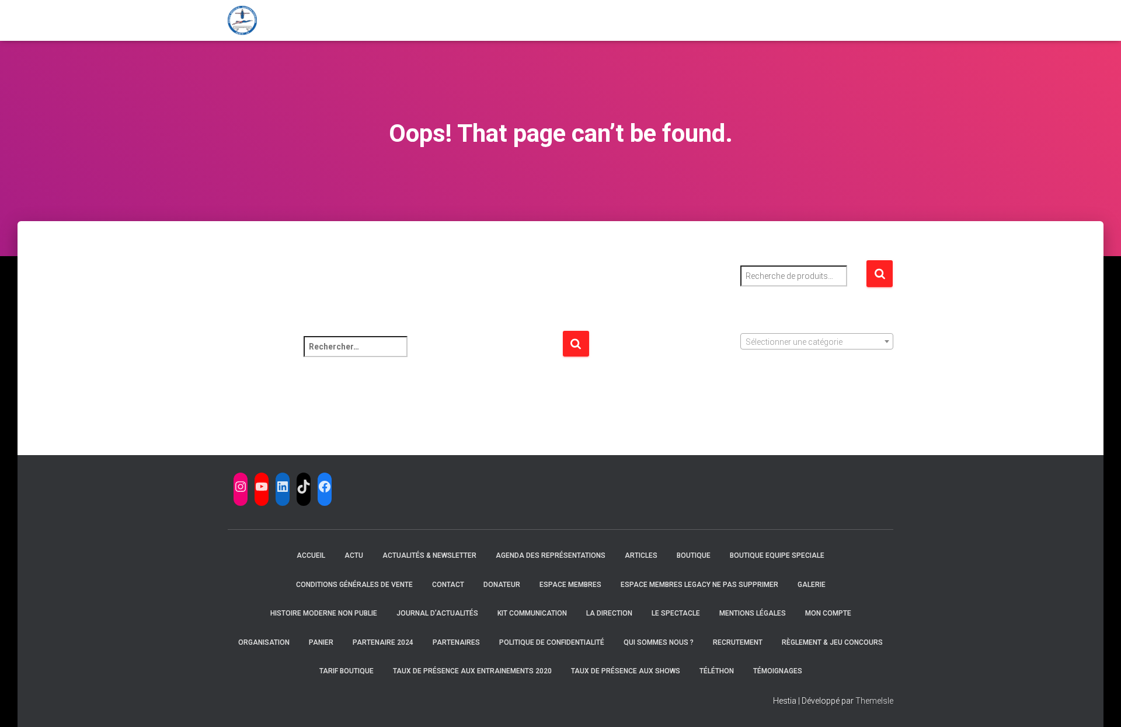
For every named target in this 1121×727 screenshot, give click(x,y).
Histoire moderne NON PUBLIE (323, 613)
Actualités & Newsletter (429, 555)
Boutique (694, 555)
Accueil (311, 555)
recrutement (738, 642)
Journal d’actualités (437, 613)
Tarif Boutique (346, 671)
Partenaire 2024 (383, 642)
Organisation (264, 642)
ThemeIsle (874, 700)
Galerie (812, 585)
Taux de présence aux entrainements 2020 (472, 671)
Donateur (501, 585)
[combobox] (817, 341)
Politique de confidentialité (551, 642)
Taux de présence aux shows (625, 671)
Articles (641, 555)
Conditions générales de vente (354, 585)
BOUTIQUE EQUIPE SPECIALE (777, 555)
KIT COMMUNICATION (532, 613)
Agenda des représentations (550, 555)
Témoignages (777, 671)
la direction (609, 613)
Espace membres (570, 585)
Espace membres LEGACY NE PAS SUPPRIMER (699, 585)
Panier (321, 642)
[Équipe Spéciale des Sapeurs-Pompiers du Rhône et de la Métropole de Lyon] (242, 20)
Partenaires (456, 642)
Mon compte (828, 613)
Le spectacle (676, 613)
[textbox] (817, 342)
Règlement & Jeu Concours (832, 642)
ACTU (353, 555)
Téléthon (716, 671)
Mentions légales (752, 613)
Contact (448, 585)
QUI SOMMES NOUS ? (659, 642)
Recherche (879, 274)
